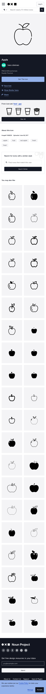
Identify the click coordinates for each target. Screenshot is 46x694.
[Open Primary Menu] (3, 4)
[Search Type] (5, 10)
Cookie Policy (23, 683)
